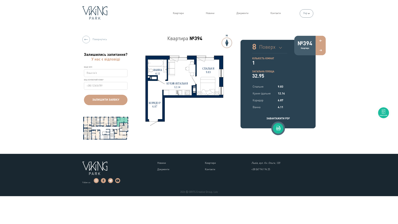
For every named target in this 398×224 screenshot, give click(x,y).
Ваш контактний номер (93, 80)
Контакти (276, 13)
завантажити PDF (278, 118)
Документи (242, 13)
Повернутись (99, 39)
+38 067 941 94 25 (260, 169)
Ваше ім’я (88, 67)
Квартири (178, 13)
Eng (306, 21)
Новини (210, 13)
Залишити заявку (105, 99)
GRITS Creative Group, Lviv (203, 192)
